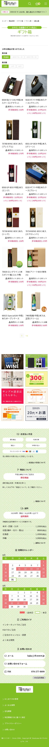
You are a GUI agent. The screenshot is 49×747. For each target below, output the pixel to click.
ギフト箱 (20, 21)
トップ (4, 21)
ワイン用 (28, 21)
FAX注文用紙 (39, 677)
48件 (20, 66)
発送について (40, 501)
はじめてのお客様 (11, 699)
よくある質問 (10, 705)
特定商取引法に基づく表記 (15, 717)
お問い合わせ (10, 729)
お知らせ (5, 12)
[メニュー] (45, 3)
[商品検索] (29, 3)
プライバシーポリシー (13, 723)
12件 (5, 66)
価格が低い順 (17, 57)
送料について (40, 543)
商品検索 (12, 21)
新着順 (6, 57)
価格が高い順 (31, 57)
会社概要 (8, 711)
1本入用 (36, 21)
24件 (12, 66)
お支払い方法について (37, 462)
